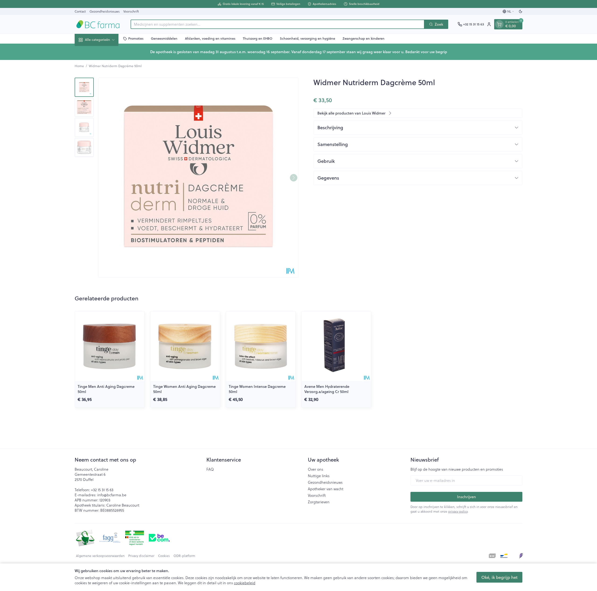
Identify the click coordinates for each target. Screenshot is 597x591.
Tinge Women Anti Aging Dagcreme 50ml (184, 389)
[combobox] (277, 24)
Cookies (164, 555)
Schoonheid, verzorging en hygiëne (307, 38)
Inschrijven (466, 496)
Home (79, 66)
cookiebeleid (244, 582)
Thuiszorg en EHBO (257, 38)
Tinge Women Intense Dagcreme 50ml (257, 389)
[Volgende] (293, 177)
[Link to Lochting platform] (521, 556)
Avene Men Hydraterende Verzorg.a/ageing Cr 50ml (326, 389)
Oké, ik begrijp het (499, 577)
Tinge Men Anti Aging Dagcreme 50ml (106, 389)
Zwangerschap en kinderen (364, 38)
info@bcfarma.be (111, 494)
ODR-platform (184, 555)
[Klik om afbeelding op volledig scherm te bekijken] (198, 178)
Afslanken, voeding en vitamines (210, 38)
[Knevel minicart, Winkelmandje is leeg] (499, 24)
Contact (80, 11)
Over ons (315, 469)
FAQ (210, 469)
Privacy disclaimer (141, 555)
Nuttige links (319, 475)
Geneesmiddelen (164, 38)
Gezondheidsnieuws (105, 11)
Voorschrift (131, 11)
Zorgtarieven (319, 501)
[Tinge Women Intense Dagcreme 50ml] (260, 346)
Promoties (135, 38)
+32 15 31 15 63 (102, 489)
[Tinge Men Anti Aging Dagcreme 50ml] (109, 346)
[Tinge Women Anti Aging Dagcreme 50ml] (185, 346)
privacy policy (458, 511)
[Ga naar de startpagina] (98, 24)
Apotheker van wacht (325, 488)
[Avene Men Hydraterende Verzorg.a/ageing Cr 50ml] (336, 346)
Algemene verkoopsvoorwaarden (100, 555)
